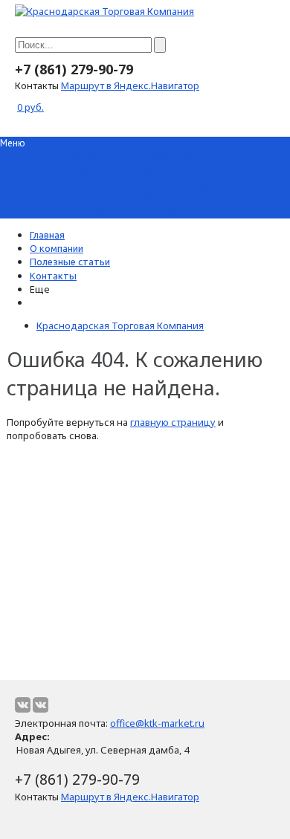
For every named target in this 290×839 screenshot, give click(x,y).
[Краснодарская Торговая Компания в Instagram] (40, 705)
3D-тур (116, 184)
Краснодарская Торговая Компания (120, 325)
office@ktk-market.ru (157, 723)
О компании (56, 248)
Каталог (90, 198)
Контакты (165, 198)
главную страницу (173, 422)
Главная (47, 235)
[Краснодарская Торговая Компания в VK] (22, 705)
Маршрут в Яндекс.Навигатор (130, 85)
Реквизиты (95, 211)
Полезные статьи (95, 177)
